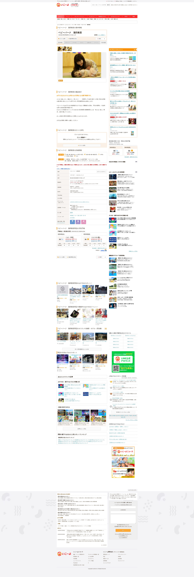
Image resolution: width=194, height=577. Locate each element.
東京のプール (93, 497)
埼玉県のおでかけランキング (80, 441)
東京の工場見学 (61, 501)
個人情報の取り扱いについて (123, 524)
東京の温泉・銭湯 (61, 514)
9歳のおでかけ (130, 347)
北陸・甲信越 (90, 19)
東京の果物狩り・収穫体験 (63, 515)
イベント (68, 16)
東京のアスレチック (89, 505)
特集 (134, 16)
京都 (100, 19)
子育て (126, 16)
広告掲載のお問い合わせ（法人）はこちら (123, 526)
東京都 (134, 415)
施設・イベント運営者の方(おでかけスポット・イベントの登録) (78, 526)
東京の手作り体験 (68, 501)
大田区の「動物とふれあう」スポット (118, 429)
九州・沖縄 (113, 19)
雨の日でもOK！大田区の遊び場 (117, 433)
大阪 (97, 19)
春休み (112, 4)
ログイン (135, 1)
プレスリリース (121, 560)
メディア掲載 (91, 560)
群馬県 (122, 415)
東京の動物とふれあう (77, 501)
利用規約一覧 (76, 556)
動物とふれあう (124, 4)
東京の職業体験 (94, 501)
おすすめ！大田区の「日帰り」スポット (118, 426)
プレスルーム (91, 558)
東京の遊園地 (60, 497)
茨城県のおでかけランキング (82, 440)
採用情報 (105, 560)
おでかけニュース (115, 16)
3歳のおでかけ (130, 338)
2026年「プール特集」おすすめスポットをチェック (91, 520)
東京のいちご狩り (95, 514)
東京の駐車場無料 (80, 505)
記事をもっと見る (82, 428)
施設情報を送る (73, 38)
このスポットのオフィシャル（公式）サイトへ (79, 201)
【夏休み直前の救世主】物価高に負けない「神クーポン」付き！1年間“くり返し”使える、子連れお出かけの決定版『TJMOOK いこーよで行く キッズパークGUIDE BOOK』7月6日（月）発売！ (85, 536)
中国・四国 (107, 19)
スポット (60, 16)
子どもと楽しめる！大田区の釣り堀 (117, 439)
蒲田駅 (71, 212)
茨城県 (114, 415)
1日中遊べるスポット (133, 4)
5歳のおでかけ (130, 341)
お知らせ (89, 42)
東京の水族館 (101, 510)
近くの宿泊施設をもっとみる (82, 349)
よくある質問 (91, 556)
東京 (71, 19)
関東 (68, 19)
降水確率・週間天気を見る (98, 248)
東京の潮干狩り (87, 514)
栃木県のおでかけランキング (97, 440)
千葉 (76, 19)
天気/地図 (103, 42)
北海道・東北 (60, 19)
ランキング (91, 16)
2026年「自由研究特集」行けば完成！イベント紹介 (68, 521)
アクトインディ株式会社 (119, 551)
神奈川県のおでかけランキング (80, 443)
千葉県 (130, 415)
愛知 (84, 19)
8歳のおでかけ (116, 347)
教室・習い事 (83, 215)
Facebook (75, 562)
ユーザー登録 (60, 526)
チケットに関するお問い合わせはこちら (123, 534)
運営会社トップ (106, 554)
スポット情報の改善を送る (63, 168)
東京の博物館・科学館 (86, 510)
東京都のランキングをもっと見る (123, 412)
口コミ (82, 42)
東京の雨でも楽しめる (62, 510)
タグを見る (72, 217)
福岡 (117, 19)
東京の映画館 (78, 510)
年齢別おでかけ (102, 16)
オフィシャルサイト (101, 171)
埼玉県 (126, 415)
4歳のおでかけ (116, 341)
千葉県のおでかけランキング (94, 441)
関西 (95, 19)
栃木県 (118, 415)
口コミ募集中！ (102, 35)
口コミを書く (63, 38)
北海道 (64, 19)
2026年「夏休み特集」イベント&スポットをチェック (69, 520)
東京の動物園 (67, 497)
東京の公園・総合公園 (98, 505)
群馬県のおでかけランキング (65, 441)
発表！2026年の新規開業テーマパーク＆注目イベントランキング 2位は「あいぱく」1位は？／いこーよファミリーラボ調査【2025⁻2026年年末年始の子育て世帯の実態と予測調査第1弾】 (85, 541)
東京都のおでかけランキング (65, 443)
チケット (67, 42)
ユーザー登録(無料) (128, 1)
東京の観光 (99, 497)
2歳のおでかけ (116, 338)
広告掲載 (75, 558)
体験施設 (72, 215)
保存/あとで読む (119, 1)
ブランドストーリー (122, 554)
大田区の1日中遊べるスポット (116, 436)
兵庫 (102, 19)
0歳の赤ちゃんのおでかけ (116, 335)
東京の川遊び (60, 506)
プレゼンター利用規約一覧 (93, 554)
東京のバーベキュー (75, 497)
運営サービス (106, 558)
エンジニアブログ (107, 562)
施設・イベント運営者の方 (78, 554)
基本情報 (60, 42)
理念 (104, 556)
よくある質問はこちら (123, 535)
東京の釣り (82, 497)
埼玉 (79, 19)
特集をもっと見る (133, 251)
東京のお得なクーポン (62, 505)
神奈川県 (123, 417)
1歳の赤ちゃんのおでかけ (130, 335)
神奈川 (73, 19)
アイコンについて (61, 222)
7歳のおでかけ (130, 344)
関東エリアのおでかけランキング (66, 440)
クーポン (75, 42)
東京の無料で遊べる (72, 505)
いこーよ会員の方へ (123, 537)
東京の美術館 (95, 510)
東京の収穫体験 (86, 501)
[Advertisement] (82, 125)
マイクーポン (110, 1)
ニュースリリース (77, 560)
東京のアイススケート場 (78, 514)
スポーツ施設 (77, 215)
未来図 (119, 556)
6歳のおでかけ (116, 344)
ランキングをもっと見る (131, 420)
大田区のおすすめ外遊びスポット (117, 442)
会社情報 (120, 558)
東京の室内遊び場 (71, 510)
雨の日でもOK (117, 4)
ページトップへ (133, 490)
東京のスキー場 (69, 514)
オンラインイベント (79, 16)
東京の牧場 (87, 497)
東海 (82, 19)
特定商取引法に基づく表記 (78, 565)
